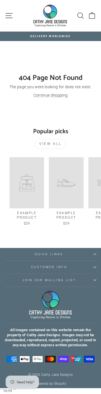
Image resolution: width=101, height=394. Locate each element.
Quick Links (49, 254)
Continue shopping (50, 95)
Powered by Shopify (50, 384)
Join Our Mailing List (49, 280)
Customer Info (49, 267)
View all (50, 144)
